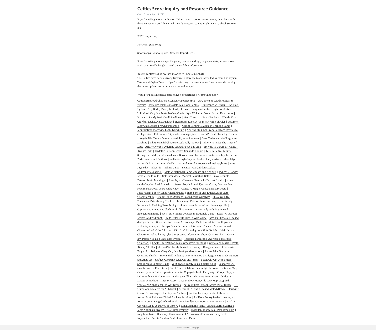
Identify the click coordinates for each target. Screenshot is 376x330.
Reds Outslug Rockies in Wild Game (186, 218)
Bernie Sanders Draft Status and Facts (173, 318)
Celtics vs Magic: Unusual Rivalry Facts (203, 188)
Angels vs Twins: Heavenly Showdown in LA (162, 314)
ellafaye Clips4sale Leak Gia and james (176, 259)
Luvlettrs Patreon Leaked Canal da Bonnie (179, 151)
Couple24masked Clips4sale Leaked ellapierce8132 (166, 100)
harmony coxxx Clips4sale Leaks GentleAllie (173, 105)
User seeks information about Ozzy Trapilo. (199, 234)
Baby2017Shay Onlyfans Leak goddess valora (176, 251)
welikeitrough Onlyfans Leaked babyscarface (195, 159)
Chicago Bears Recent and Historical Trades (186, 226)
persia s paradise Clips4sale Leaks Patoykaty (189, 272)
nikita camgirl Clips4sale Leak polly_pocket (174, 142)
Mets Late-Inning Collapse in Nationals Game (188, 213)
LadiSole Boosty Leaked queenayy (213, 297)
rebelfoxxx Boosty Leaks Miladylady (158, 188)
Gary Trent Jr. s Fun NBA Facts (201, 117)
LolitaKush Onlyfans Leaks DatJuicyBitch (160, 113)
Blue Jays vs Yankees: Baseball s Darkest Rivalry (196, 180)
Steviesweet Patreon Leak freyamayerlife (203, 205)
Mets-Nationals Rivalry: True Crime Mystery (162, 309)
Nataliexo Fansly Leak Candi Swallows (159, 117)
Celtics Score (143, 14)
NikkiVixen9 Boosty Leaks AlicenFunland (160, 192)
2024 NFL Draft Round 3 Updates (218, 134)
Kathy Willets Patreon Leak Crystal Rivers (207, 284)
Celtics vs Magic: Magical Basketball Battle (186, 176)
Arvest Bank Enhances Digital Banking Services (164, 297)
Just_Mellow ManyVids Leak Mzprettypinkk (204, 280)
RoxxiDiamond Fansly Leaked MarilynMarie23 (207, 305)
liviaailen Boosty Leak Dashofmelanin (212, 309)
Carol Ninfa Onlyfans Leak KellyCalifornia (194, 268)
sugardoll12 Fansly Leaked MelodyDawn (202, 289)
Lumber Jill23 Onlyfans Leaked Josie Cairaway (183, 196)
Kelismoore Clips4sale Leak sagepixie (175, 134)
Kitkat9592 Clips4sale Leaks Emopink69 (195, 276)
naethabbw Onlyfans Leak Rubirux (209, 293)
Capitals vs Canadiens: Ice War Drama (159, 284)
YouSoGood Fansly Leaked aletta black (194, 263)
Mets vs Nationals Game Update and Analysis (190, 171)
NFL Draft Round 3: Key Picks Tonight (196, 230)
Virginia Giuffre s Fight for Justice (212, 109)
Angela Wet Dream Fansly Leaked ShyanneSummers (169, 138)
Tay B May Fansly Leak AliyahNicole (169, 109)
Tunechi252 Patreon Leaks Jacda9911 (198, 201)
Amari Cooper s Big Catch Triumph (157, 301)
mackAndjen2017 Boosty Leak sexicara (202, 301)
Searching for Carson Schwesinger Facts (179, 222)
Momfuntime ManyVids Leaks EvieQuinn (160, 130)
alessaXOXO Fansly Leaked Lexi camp (179, 247)
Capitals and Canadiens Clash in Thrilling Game (164, 209)
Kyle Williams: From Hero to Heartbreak (210, 113)
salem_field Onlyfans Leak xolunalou (181, 255)
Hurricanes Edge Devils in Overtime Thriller (200, 121)
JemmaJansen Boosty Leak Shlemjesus (184, 155)
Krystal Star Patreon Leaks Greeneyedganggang (179, 243)
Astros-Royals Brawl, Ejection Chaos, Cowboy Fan (203, 184)
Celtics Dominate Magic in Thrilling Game (206, 125)
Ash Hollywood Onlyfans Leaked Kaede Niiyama (173, 146)
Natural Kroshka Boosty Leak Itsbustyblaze (202, 163)
